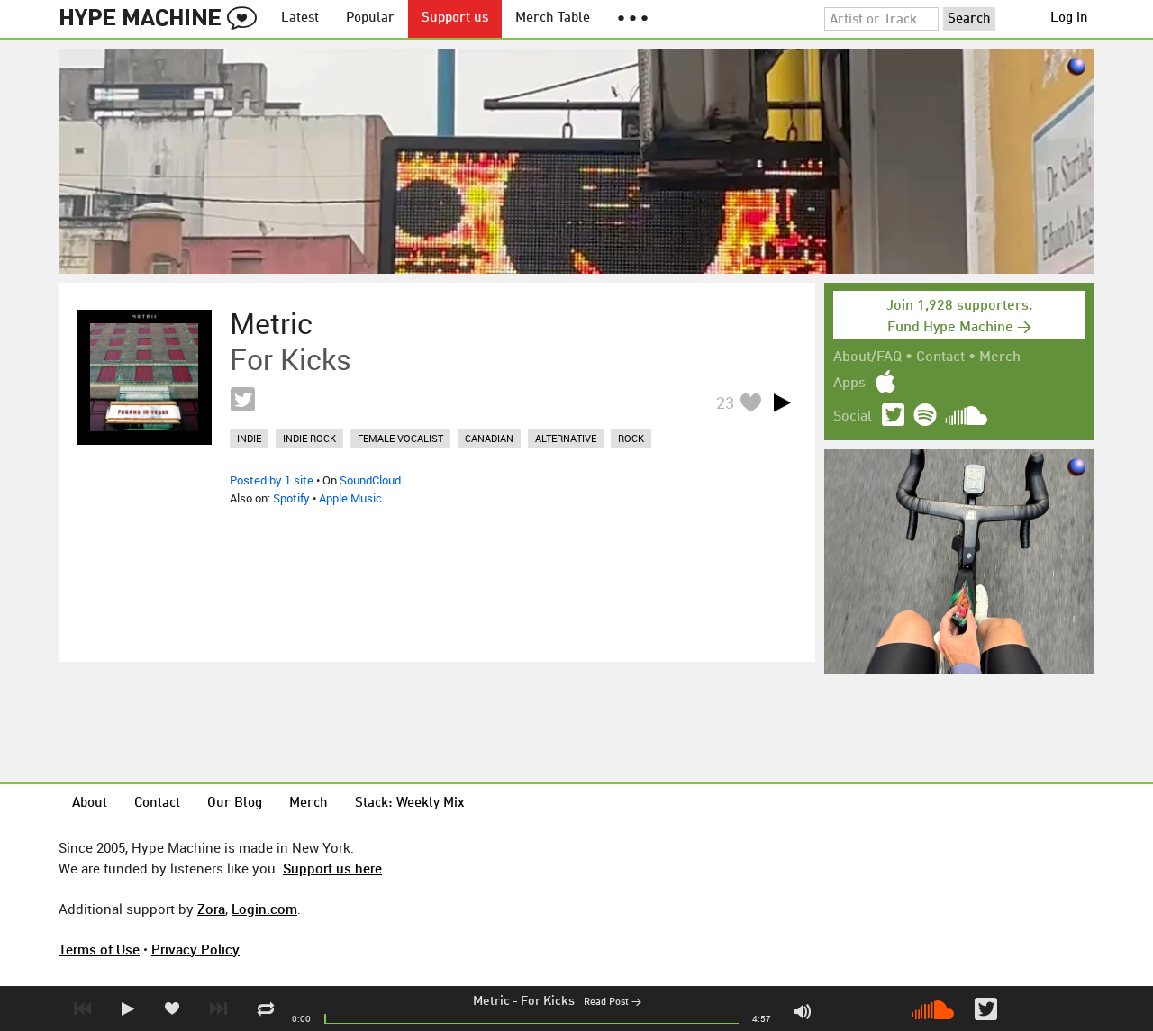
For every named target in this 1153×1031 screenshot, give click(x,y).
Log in (1069, 18)
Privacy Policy (195, 949)
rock (631, 438)
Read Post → (612, 1003)
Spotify (291, 498)
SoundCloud (370, 480)
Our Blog (234, 803)
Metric (491, 1001)
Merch (1000, 357)
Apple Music (350, 498)
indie (249, 438)
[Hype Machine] (163, 19)
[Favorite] (750, 402)
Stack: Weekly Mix (410, 803)
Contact (940, 357)
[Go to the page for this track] (144, 377)
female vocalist (400, 438)
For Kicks (548, 1001)
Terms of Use (99, 949)
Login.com (264, 909)
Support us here (332, 868)
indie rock (309, 438)
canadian (489, 438)
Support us (455, 18)
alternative (565, 438)
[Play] (782, 402)
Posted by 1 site (271, 480)
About (89, 803)
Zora (211, 909)
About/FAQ (867, 357)
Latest (300, 18)
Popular (370, 18)
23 (725, 402)
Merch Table (552, 18)
